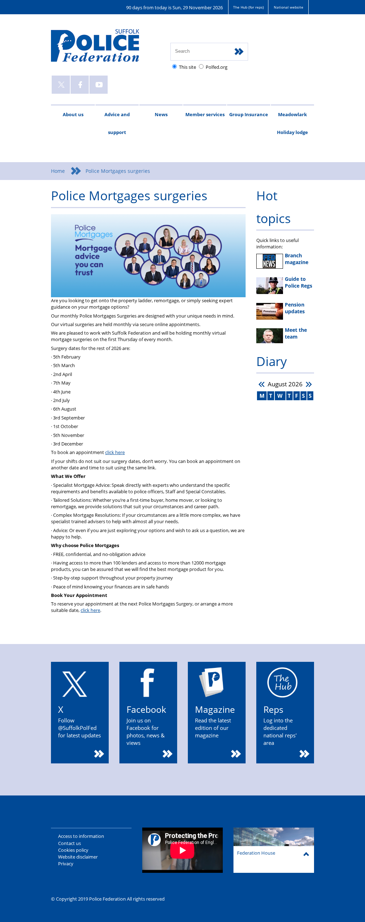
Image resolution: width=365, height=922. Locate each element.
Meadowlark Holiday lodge (292, 123)
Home (58, 171)
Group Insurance (248, 114)
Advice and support (117, 123)
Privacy (65, 863)
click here (115, 452)
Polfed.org (216, 67)
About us (73, 114)
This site (187, 67)
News (161, 114)
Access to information (81, 836)
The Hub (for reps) (248, 7)
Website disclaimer (78, 857)
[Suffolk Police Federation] (105, 48)
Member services (205, 114)
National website (288, 7)
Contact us (69, 843)
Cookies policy (73, 850)
